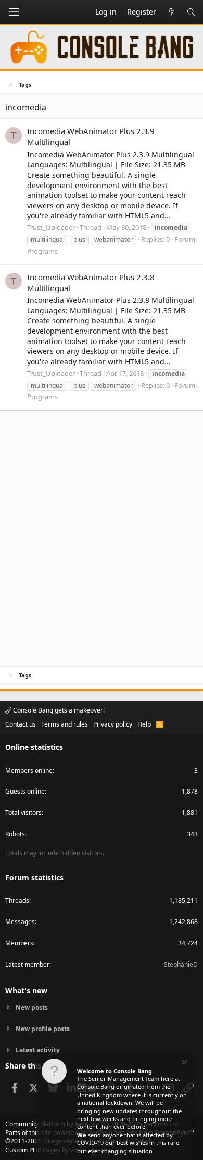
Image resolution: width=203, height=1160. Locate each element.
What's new (26, 990)
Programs (42, 251)
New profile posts (43, 1028)
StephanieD (181, 964)
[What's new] (171, 12)
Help (144, 724)
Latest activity (38, 1050)
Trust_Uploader (51, 227)
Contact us (20, 724)
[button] (13, 12)
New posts (32, 1008)
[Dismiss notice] (184, 1064)
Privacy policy (112, 724)
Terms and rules (64, 724)
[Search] (191, 12)
